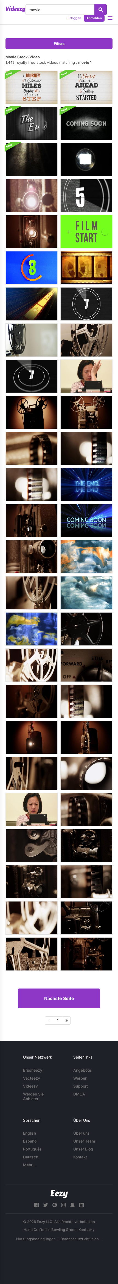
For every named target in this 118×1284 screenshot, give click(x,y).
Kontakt (80, 1157)
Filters (59, 44)
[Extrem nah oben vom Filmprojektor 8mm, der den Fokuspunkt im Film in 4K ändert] (31, 448)
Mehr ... (30, 1165)
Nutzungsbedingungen (36, 1239)
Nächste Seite (59, 998)
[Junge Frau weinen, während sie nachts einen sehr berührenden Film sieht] (31, 809)
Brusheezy (32, 1070)
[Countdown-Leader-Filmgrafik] (31, 268)
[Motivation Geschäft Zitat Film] (31, 87)
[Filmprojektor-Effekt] (86, 159)
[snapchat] (72, 1205)
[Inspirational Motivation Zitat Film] (86, 87)
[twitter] (45, 1205)
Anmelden (94, 18)
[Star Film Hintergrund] (31, 304)
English (29, 1133)
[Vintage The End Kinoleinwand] (31, 123)
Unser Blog (83, 1149)
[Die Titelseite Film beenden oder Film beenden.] (86, 484)
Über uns (81, 1133)
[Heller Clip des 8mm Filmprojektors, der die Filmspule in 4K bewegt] (31, 665)
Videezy (30, 1086)
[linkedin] (81, 1205)
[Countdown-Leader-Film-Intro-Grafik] (86, 195)
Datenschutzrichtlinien (79, 1239)
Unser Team (84, 1141)
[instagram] (63, 1205)
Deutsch (30, 1157)
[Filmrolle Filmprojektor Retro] (31, 340)
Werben (80, 1078)
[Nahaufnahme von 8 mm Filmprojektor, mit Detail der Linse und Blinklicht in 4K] (31, 195)
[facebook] (36, 1205)
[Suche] (100, 9)
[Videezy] (15, 9)
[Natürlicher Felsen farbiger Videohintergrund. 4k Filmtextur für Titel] (86, 556)
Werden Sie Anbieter (33, 1096)
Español (30, 1141)
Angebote (82, 1070)
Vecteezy (31, 1078)
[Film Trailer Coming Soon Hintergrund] (86, 123)
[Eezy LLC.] (59, 1194)
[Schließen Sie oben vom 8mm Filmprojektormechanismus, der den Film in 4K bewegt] (86, 845)
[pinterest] (54, 1205)
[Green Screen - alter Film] (86, 231)
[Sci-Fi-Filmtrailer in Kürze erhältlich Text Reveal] (86, 520)
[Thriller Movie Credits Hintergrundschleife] (31, 159)
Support (80, 1086)
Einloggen (74, 18)
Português (32, 1149)
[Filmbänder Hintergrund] (86, 268)
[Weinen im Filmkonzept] (86, 376)
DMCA (79, 1094)
